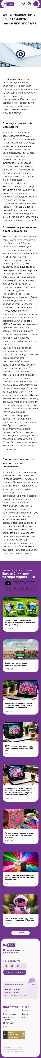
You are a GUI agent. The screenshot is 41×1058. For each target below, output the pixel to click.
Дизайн (30, 583)
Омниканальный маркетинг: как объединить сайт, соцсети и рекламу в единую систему (20, 623)
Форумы (33, 588)
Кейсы (25, 1014)
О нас (25, 1006)
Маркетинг (18, 583)
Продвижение (9, 1014)
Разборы (21, 588)
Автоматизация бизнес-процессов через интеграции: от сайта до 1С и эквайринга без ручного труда (18, 706)
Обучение (8, 588)
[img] (35, 3)
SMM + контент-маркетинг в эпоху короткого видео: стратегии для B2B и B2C (20, 748)
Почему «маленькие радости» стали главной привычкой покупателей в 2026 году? (19, 835)
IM (4, 4)
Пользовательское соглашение (12, 1049)
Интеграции (8, 1023)
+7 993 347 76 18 (12, 989)
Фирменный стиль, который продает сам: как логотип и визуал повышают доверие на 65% (19, 878)
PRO (10, 4)
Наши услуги (10, 1006)
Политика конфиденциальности (13, 1051)
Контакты (26, 1011)
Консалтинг (8, 1017)
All (8, 583)
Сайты (6, 1011)
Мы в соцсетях (11, 961)
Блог (24, 1017)
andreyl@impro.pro (14, 992)
